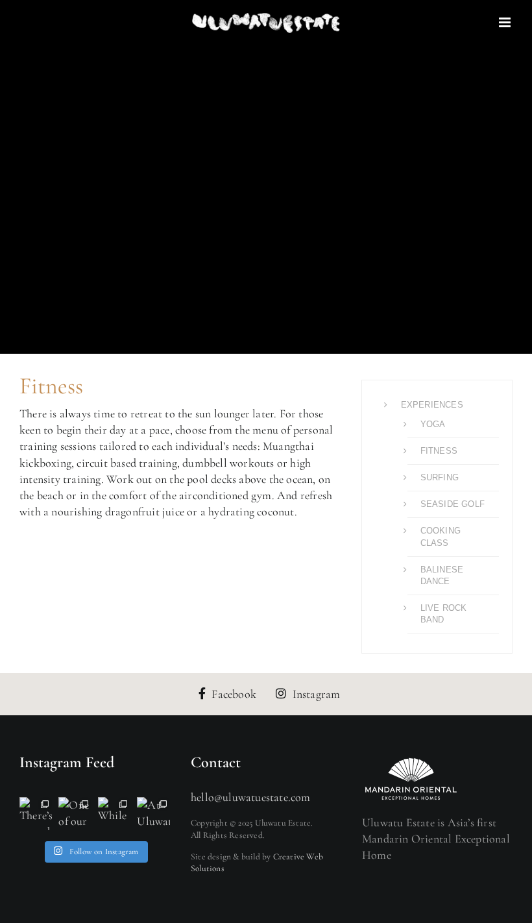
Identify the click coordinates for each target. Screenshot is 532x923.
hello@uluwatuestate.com (251, 797)
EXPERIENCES (432, 405)
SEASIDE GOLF (452, 504)
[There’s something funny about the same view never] (35, 813)
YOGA (433, 424)
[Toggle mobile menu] (506, 22)
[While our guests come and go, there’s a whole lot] (114, 813)
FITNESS (438, 451)
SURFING (439, 477)
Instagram (317, 694)
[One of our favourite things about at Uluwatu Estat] (74, 813)
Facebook (234, 694)
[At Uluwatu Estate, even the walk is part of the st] (153, 813)
